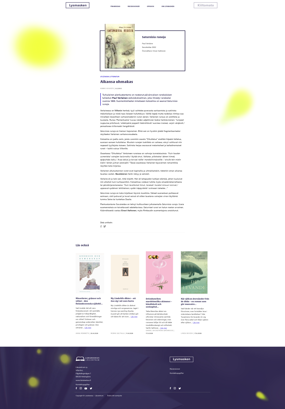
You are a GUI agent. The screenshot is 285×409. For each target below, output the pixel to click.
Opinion (150, 6)
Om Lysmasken (168, 6)
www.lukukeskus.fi (83, 380)
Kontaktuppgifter (83, 384)
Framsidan (115, 6)
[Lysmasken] (77, 7)
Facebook (101, 226)
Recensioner (134, 6)
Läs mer (88, 327)
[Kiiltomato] (205, 7)
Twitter (104, 226)
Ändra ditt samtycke (114, 395)
